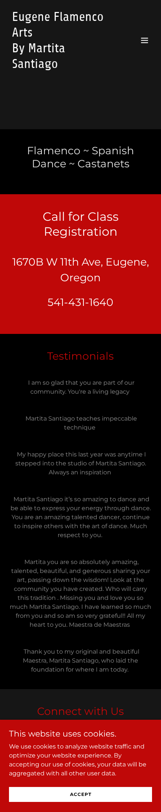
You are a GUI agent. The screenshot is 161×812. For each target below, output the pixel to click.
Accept (80, 794)
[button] (144, 40)
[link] (59, 65)
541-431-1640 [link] (80, 302)
